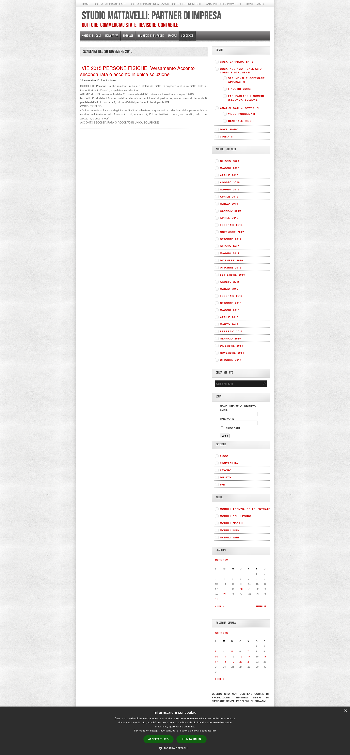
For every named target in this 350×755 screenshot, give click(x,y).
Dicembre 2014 (231, 345)
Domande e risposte (151, 35)
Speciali (128, 35)
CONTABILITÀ (229, 463)
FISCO (224, 456)
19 (233, 661)
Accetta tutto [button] (158, 739)
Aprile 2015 (229, 317)
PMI (222, 484)
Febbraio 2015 (231, 331)
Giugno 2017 (229, 246)
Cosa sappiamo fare (110, 4)
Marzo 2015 (229, 324)
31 (216, 599)
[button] (175, 748)
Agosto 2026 (221, 560)
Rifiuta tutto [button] (191, 739)
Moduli (172, 35)
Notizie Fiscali (91, 35)
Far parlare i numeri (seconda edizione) (246, 97)
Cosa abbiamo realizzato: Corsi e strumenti (166, 4)
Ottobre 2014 (230, 360)
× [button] (345, 710)
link (214, 730)
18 (224, 661)
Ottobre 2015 (230, 303)
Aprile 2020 (229, 175)
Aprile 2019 (229, 196)
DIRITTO (225, 477)
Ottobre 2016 (230, 267)
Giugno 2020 (229, 161)
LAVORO (225, 470)
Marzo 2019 (229, 203)
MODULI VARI (229, 537)
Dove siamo (255, 4)
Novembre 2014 (232, 352)
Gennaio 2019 (230, 211)
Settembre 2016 (232, 274)
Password (227, 419)
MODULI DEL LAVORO (235, 516)
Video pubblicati (241, 114)
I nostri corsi (240, 89)
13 (241, 656)
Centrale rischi (241, 121)
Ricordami (232, 428)
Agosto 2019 (230, 182)
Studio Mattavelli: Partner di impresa (151, 15)
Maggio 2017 (229, 253)
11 (224, 656)
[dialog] (175, 731)
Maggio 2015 (229, 310)
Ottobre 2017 (230, 239)
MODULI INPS (229, 530)
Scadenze (187, 35)
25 (225, 594)
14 (249, 656)
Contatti (226, 136)
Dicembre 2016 (231, 260)
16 (265, 656)
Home (86, 4)
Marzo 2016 (229, 289)
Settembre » (262, 606)
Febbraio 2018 (231, 225)
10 (216, 656)
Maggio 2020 (229, 168)
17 (216, 661)
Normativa (111, 35)
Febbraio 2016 (231, 296)
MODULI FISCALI (231, 523)
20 (241, 589)
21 (249, 661)
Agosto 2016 (230, 282)
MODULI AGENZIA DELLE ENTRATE (245, 509)
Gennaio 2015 (230, 338)
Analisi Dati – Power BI (223, 4)
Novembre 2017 (232, 232)
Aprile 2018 (229, 218)
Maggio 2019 (229, 189)
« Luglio (219, 606)
